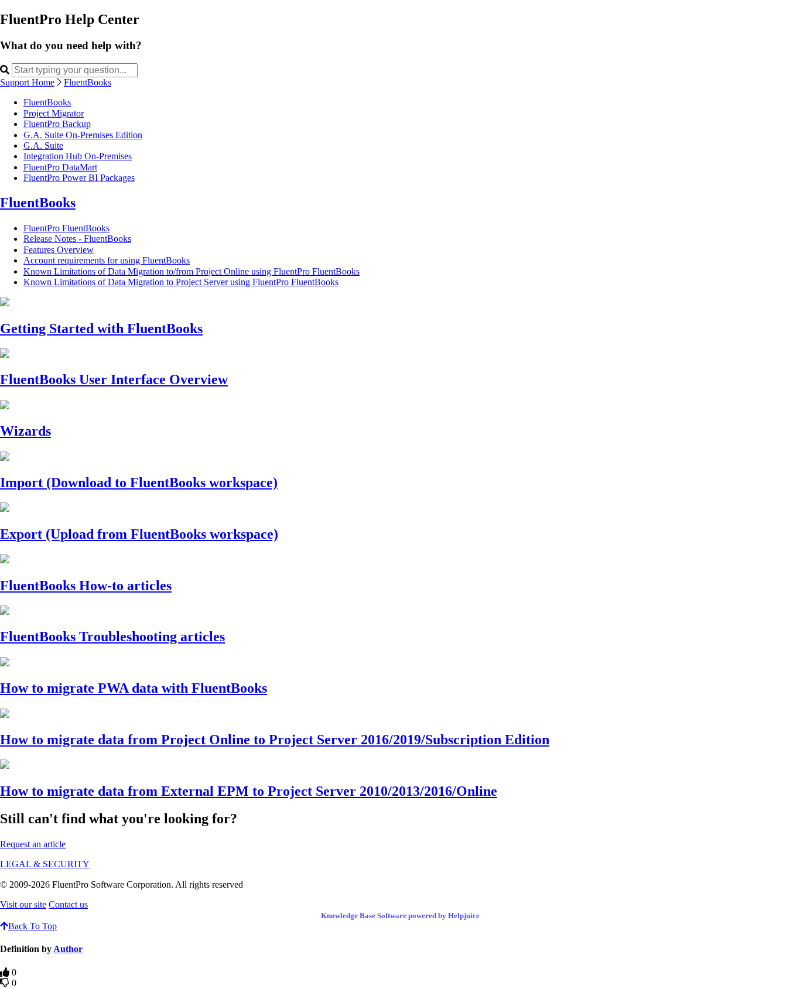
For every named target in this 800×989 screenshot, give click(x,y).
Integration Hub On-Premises (77, 156)
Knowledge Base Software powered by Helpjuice (400, 915)
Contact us (68, 904)
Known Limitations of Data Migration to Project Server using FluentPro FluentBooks (181, 282)
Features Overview (58, 250)
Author (68, 949)
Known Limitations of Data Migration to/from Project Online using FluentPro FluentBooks (191, 271)
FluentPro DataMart (60, 167)
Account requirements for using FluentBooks (106, 260)
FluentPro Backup (57, 124)
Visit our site (23, 904)
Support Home (27, 82)
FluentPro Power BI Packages (79, 178)
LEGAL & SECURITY (45, 864)
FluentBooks (87, 82)
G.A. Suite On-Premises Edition (82, 135)
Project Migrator (53, 113)
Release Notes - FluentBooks (77, 239)
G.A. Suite (43, 145)
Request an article (33, 844)
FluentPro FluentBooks (66, 228)
